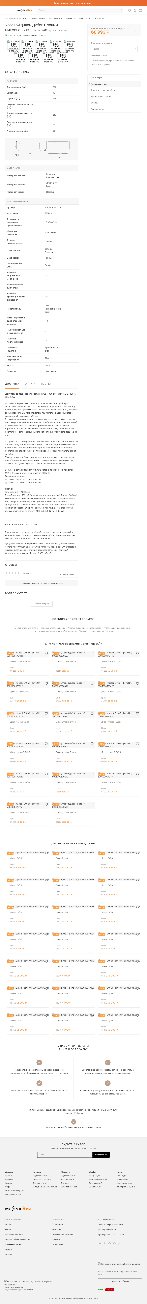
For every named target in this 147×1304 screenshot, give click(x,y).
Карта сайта (57, 1244)
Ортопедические (13, 1194)
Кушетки (9, 1183)
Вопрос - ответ (98, 109)
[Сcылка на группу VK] (99, 1243)
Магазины (56, 1229)
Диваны (9, 1172)
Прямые (8, 1175)
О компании (57, 1224)
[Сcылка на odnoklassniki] (104, 1243)
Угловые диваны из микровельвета (84, 628)
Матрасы (65, 1172)
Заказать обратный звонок (110, 1224)
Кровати (37, 1172)
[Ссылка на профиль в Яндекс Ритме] (119, 1243)
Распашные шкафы (98, 1179)
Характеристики (99, 84)
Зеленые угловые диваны (53, 628)
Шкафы (92, 1172)
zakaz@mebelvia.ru (107, 1229)
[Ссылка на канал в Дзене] (114, 1243)
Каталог (9, 1224)
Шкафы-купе (94, 1175)
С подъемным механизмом (45, 1186)
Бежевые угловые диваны (26, 628)
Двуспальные (39, 1183)
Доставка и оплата (14, 1234)
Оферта (8, 1249)
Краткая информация (101, 96)
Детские (65, 1183)
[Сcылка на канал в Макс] (109, 1243)
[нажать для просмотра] (13, 45)
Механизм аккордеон (15, 1190)
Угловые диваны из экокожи (117, 628)
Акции (8, 1229)
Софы (7, 1186)
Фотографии (96, 77)
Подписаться (101, 1154)
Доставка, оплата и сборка (103, 90)
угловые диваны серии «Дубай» (79, 643)
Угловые (9, 1179)
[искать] (120, 10)
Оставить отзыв (67, 574)
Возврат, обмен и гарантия (17, 1239)
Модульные (122, 1179)
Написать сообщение (120, 1281)
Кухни (119, 1172)
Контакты (56, 1239)
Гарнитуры (121, 1175)
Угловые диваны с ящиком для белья (97, 631)
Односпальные (40, 1175)
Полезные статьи (13, 1244)
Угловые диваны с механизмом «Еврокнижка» (55, 631)
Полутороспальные (42, 1179)
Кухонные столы (124, 1183)
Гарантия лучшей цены (62, 1234)
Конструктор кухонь (126, 1186)
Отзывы (94, 102)
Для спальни (95, 1186)
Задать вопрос (41, 603)
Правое (96, 49)
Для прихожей (95, 1183)
